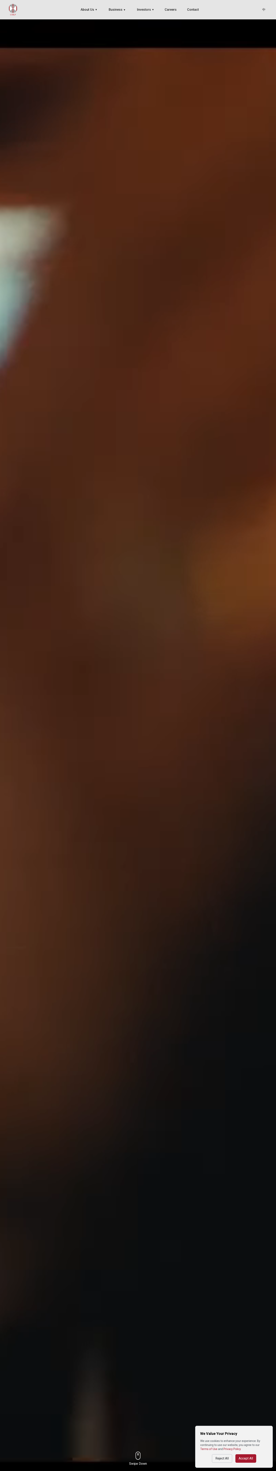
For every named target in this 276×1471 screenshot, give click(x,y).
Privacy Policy (232, 1449)
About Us (89, 10)
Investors (145, 10)
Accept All (246, 1458)
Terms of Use (208, 1449)
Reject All (222, 1458)
